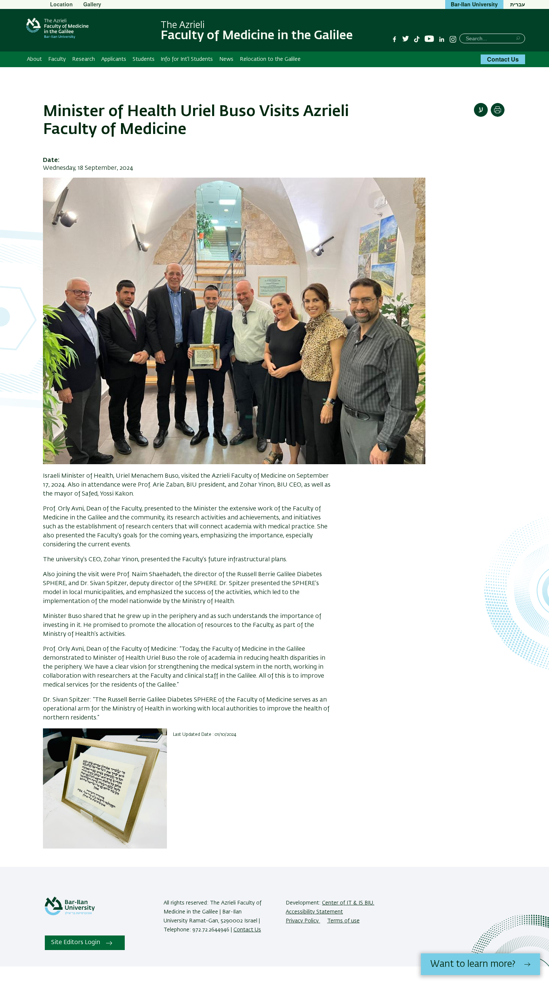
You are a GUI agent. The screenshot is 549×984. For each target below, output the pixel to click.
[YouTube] (429, 39)
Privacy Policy (303, 921)
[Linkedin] (441, 39)
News (226, 59)
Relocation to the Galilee (270, 59)
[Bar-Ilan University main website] (70, 913)
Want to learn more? (472, 964)
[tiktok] (416, 39)
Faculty (57, 59)
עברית (517, 4)
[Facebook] (394, 39)
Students (144, 59)
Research (83, 59)
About (34, 59)
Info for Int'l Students (187, 59)
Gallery (92, 4)
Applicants (113, 59)
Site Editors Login (75, 943)
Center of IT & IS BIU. (348, 903)
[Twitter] (405, 39)
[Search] (518, 37)
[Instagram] (453, 39)
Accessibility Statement (314, 912)
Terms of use (343, 921)
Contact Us (503, 59)
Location (61, 4)
